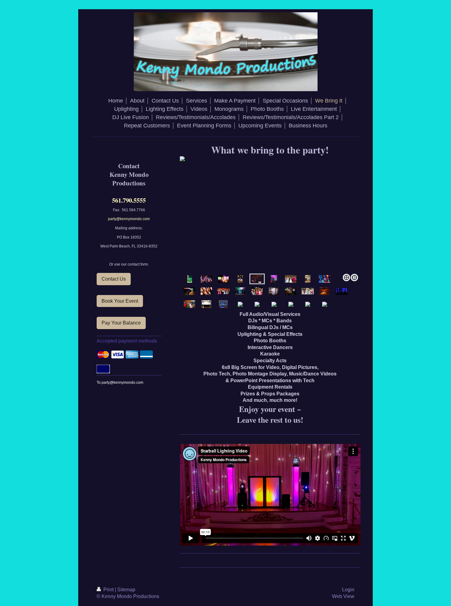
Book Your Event (120, 301)
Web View (343, 596)
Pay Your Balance (121, 322)
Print (108, 589)
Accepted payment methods (127, 341)
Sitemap (126, 589)
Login (348, 589)
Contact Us (114, 279)
